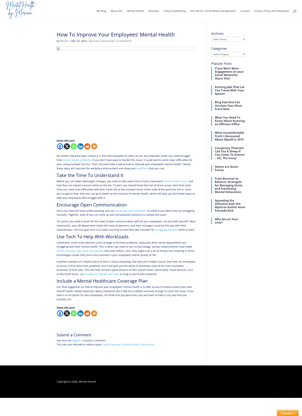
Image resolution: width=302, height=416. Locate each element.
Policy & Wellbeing (175, 11)
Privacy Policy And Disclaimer (271, 11)
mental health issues (175, 181)
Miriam (64, 41)
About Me (116, 11)
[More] (94, 146)
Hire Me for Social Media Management (213, 11)
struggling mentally (166, 229)
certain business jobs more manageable (80, 250)
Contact (245, 11)
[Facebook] (60, 146)
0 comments (124, 41)
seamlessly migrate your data (102, 274)
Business (154, 11)
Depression (107, 41)
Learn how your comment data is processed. (129, 344)
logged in (77, 340)
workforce (142, 168)
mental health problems (77, 160)
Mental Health (135, 11)
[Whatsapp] (74, 146)
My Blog (101, 11)
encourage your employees (131, 210)
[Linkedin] (80, 146)
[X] (67, 146)
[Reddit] (87, 146)
